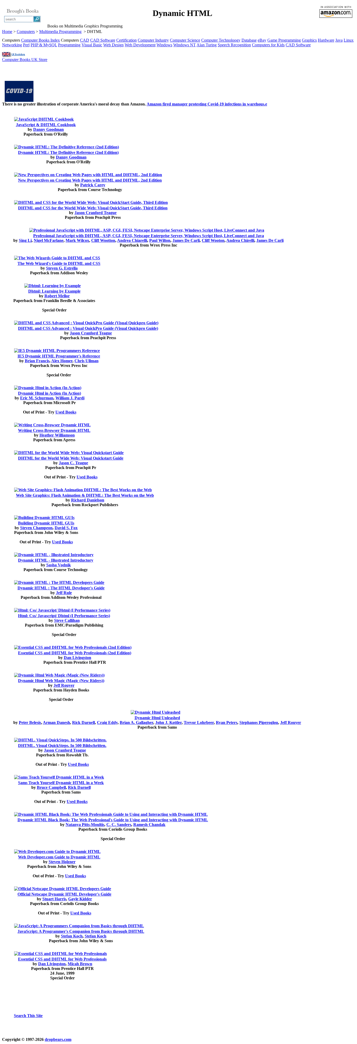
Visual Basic (92, 45)
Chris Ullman (86, 361)
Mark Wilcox (77, 240)
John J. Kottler (168, 722)
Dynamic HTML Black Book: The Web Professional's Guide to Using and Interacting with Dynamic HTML (113, 820)
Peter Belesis (30, 722)
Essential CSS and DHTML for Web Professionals (62, 959)
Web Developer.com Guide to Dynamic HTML (59, 857)
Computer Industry (153, 40)
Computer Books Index (40, 40)
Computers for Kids (268, 45)
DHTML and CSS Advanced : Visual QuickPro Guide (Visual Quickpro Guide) (88, 328)
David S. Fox (66, 528)
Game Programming (284, 40)
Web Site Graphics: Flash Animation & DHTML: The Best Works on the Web (85, 495)
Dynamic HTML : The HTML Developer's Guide (61, 588)
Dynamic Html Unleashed (157, 718)
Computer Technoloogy (220, 40)
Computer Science (185, 40)
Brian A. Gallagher (136, 722)
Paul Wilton (159, 240)
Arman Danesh (56, 722)
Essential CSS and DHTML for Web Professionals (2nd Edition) (74, 653)
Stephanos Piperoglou (258, 722)
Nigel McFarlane (49, 240)
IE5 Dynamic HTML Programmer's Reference (59, 356)
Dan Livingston (77, 657)
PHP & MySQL (44, 45)
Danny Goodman (48, 129)
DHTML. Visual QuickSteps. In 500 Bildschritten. (62, 745)
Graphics (309, 40)
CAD (84, 40)
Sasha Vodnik (58, 565)
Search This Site (28, 1015)
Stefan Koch (72, 936)
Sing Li (25, 240)
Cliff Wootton (103, 240)
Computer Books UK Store (24, 59)
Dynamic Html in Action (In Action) (49, 393)
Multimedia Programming (60, 31)
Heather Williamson (57, 435)
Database (249, 40)
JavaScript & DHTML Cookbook (46, 124)
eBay (262, 40)
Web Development (140, 45)
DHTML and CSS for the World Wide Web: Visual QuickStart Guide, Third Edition (93, 208)
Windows (164, 45)
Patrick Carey (92, 185)
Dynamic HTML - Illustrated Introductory (55, 560)
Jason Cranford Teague (95, 212)
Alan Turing (207, 45)
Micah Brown (80, 964)
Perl (26, 45)
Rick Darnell (83, 722)
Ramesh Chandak (149, 824)
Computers (26, 31)
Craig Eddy (107, 722)
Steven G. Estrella (62, 268)
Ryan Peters (226, 722)
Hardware (326, 40)
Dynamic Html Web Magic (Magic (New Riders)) (61, 680)
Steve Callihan (67, 620)
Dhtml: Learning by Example (54, 291)
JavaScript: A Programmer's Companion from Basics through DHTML (81, 931)
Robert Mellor (57, 296)
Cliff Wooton (213, 240)
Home (7, 31)
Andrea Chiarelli (132, 240)
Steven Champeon (36, 528)
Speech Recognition (234, 45)
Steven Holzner (62, 861)
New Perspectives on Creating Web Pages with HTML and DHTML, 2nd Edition (90, 180)
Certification (126, 40)
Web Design (113, 45)
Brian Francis (37, 361)
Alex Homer (61, 361)
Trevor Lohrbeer (199, 722)
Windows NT (184, 45)
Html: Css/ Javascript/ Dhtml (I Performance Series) (64, 615)
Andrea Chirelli (240, 240)
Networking (12, 45)
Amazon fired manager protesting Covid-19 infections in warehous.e (207, 104)
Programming (69, 45)
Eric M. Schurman (36, 398)
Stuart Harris (54, 899)
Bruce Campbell (51, 787)
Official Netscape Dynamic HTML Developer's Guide (64, 894)
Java (339, 40)
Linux (349, 40)
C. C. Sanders (118, 824)
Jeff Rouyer (64, 685)
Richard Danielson (87, 500)
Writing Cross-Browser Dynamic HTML (54, 430)
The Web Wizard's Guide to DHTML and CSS (59, 263)
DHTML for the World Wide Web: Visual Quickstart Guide (70, 458)
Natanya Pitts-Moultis (85, 824)
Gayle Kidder (80, 899)
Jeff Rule (64, 592)
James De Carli (186, 240)
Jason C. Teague (73, 463)
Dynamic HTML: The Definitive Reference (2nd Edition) (68, 152)
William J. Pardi (69, 398)
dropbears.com (58, 1039)
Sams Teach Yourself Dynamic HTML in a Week (61, 782)
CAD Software (102, 40)
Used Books (65, 412)
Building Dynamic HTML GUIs (46, 523)
